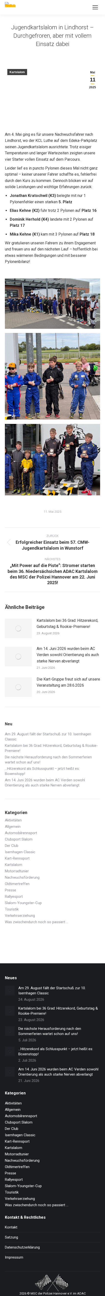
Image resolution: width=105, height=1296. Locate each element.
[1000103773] (52, 460)
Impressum (14, 1257)
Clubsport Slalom (18, 839)
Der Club (11, 845)
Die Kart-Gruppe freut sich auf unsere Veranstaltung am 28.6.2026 (68, 682)
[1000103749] (52, 376)
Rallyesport (14, 896)
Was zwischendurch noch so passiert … (36, 922)
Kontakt (11, 1227)
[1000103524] (52, 303)
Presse (10, 890)
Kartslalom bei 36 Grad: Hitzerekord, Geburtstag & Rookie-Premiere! (67, 623)
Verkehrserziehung (20, 915)
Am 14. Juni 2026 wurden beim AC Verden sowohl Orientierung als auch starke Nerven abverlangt (68, 654)
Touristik (12, 909)
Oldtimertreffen (17, 884)
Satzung (11, 1237)
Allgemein (13, 826)
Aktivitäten (13, 820)
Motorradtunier (17, 871)
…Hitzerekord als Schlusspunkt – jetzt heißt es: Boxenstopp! (42, 771)
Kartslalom (17, 72)
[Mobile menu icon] (95, 7)
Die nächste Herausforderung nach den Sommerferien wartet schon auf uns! (48, 759)
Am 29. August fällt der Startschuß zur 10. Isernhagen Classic (48, 736)
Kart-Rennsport (17, 858)
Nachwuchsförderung (22, 877)
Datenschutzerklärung (22, 1247)
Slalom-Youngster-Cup (23, 903)
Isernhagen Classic (20, 852)
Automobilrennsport (21, 833)
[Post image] (18, 628)
